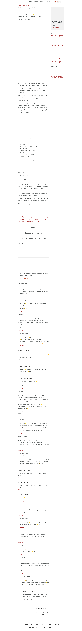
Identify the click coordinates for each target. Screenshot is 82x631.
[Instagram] (60, 2)
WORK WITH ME (41, 614)
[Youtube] (55, 2)
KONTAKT (49, 1)
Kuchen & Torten (26, 5)
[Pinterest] (58, 2)
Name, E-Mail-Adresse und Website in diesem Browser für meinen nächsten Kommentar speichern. (34, 274)
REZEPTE (36, 1)
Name (19, 260)
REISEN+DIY (42, 1)
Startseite (20, 5)
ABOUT (30, 1)
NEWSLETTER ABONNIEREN (41, 612)
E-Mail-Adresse (21, 266)
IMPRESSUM (41, 617)
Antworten (20, 295)
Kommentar (21, 243)
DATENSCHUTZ (41, 616)
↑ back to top (41, 608)
